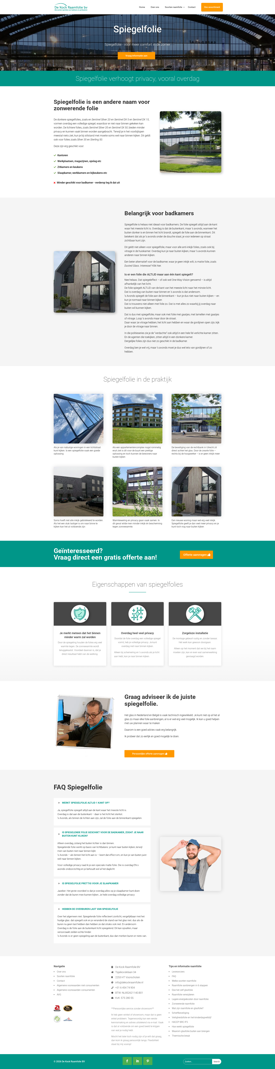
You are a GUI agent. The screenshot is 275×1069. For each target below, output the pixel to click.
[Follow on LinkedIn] (137, 1061)
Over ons (155, 7)
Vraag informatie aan (136, 55)
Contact (192, 7)
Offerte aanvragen (195, 554)
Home (142, 7)
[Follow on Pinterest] (147, 1061)
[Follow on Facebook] (127, 1061)
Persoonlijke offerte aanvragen (148, 753)
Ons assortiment (212, 7)
